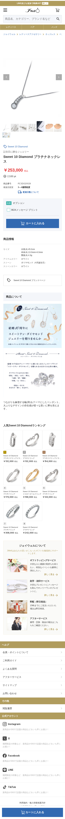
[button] (6, 77)
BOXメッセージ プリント (24, 210)
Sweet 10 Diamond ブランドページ (26, 280)
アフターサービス (12, 677)
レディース (11, 27)
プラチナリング (28, 458)
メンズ (54, 27)
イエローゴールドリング (32, 494)
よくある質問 (10, 668)
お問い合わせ (10, 693)
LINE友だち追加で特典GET (32, 3)
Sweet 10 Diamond (18, 146)
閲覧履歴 (7, 708)
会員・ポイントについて (15, 652)
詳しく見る (49, 574)
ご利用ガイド (10, 660)
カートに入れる (35, 223)
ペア (32, 27)
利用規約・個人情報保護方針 (33, 803)
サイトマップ (10, 685)
